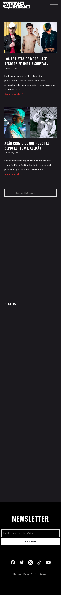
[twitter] (21, 562)
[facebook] (12, 562)
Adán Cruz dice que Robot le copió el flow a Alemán (26, 145)
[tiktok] (39, 562)
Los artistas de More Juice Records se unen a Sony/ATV (26, 61)
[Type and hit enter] (53, 193)
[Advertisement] (26, 248)
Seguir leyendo (12, 94)
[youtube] (48, 562)
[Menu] (50, 5)
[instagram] (30, 562)
